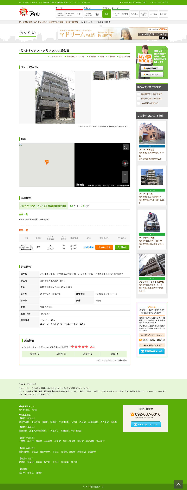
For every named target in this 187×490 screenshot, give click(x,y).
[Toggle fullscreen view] (126, 147)
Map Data (106, 185)
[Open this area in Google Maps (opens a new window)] (80, 185)
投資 (78, 14)
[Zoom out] (125, 180)
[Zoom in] (125, 174)
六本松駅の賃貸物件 (150, 103)
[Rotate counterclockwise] (123, 163)
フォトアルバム (56, 57)
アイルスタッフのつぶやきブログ (134, 2)
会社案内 (153, 14)
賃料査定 (125, 14)
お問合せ (163, 14)
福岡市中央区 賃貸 (56, 22)
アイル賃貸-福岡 (25, 22)
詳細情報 (111, 57)
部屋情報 (92, 57)
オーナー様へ (116, 14)
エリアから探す (40, 22)
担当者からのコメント (76, 57)
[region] (102, 165)
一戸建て (60, 14)
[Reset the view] (125, 163)
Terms (113, 185)
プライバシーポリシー (159, 2)
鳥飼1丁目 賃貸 (72, 22)
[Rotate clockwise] (128, 163)
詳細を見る (89, 247)
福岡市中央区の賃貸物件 (151, 94)
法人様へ (134, 14)
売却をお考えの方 (88, 14)
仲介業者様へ (144, 14)
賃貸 (107, 14)
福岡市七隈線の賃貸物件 (151, 98)
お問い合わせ (124, 57)
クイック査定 (97, 14)
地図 (102, 57)
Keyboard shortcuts (94, 185)
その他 (70, 14)
